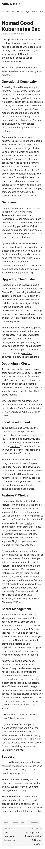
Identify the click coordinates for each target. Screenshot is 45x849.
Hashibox (15, 446)
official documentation (18, 686)
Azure (15, 222)
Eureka (28, 523)
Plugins (15, 541)
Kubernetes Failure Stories (22, 404)
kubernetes (33, 822)
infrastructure (18, 822)
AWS (4, 222)
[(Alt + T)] (19, 4)
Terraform (7, 215)
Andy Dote (9, 4)
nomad (6, 822)
